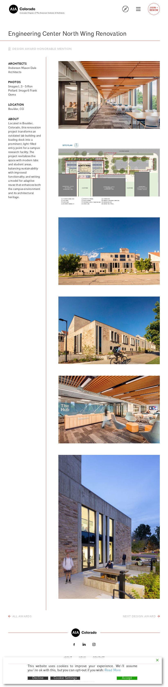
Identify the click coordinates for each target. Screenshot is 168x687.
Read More (113, 670)
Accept (127, 678)
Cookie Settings (65, 678)
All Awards (22, 616)
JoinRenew (154, 8)
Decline (37, 678)
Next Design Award (139, 616)
